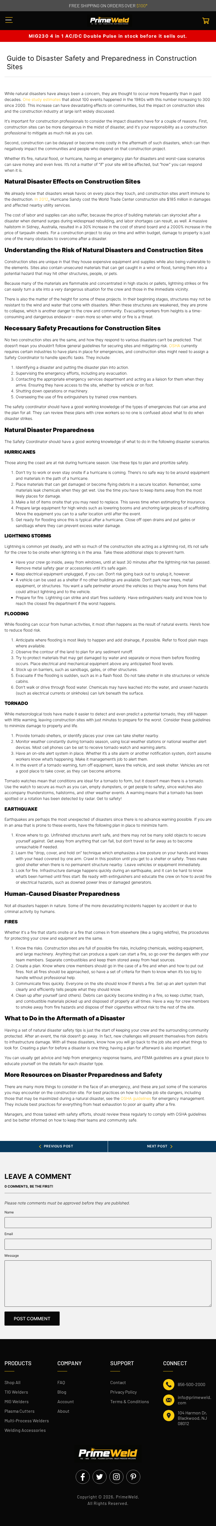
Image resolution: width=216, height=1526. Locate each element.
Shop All (12, 1382)
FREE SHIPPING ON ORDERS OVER (108, 5)
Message (11, 1255)
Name (9, 1212)
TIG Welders (16, 1391)
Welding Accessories (25, 1430)
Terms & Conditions (129, 1401)
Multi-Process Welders (26, 1420)
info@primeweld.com (194, 1399)
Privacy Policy (123, 1391)
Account (65, 1401)
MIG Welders (16, 1401)
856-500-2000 (191, 1384)
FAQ (61, 1382)
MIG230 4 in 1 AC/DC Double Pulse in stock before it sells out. (108, 36)
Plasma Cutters (19, 1411)
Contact (118, 1382)
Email (8, 1234)
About (63, 1411)
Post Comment (32, 1318)
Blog (61, 1391)
